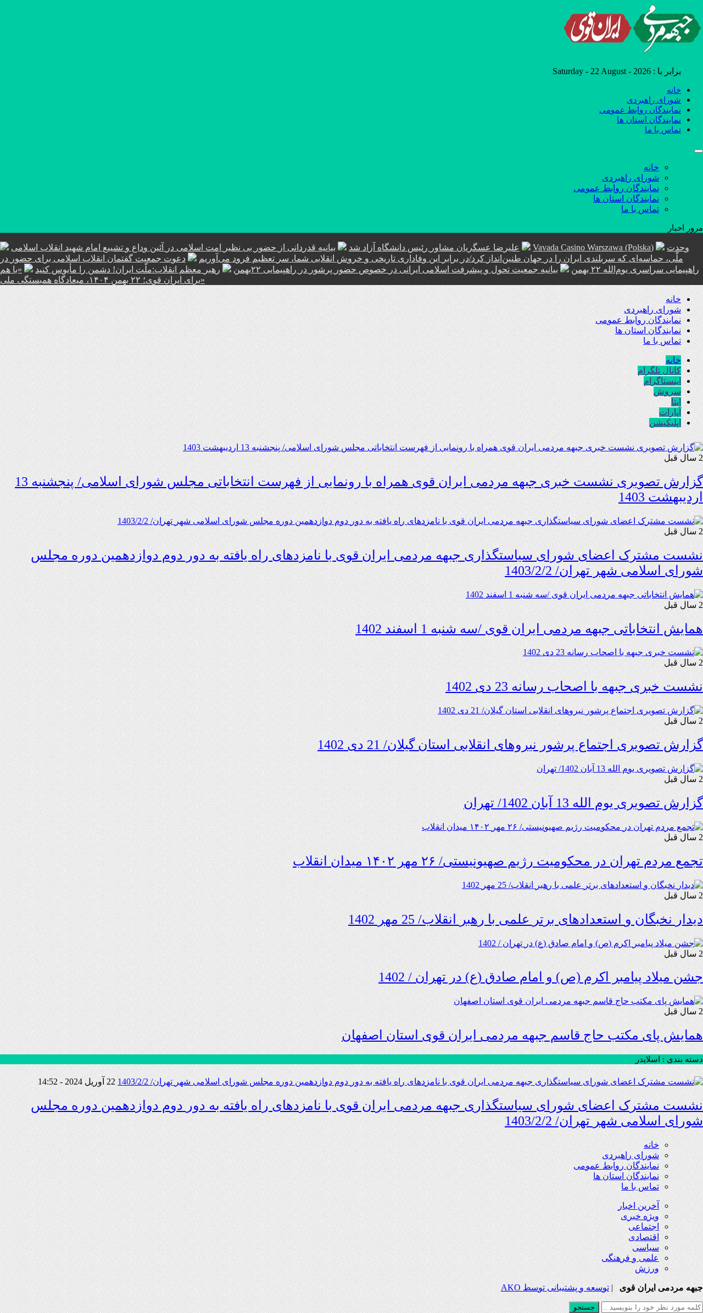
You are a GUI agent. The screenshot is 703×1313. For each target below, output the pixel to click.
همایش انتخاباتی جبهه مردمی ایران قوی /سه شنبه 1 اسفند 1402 (529, 629)
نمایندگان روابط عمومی (640, 109)
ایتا (676, 401)
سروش (667, 391)
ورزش (647, 1268)
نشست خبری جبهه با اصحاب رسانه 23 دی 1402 (574, 686)
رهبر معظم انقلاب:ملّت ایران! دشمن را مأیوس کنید (127, 269)
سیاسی (645, 1247)
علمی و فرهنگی (630, 1257)
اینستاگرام (662, 380)
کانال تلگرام (659, 370)
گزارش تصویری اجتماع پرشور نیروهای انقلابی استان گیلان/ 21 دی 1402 (510, 744)
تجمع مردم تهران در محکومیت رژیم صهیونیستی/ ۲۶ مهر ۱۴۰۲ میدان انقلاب (498, 861)
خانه (674, 90)
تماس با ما (663, 129)
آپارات (670, 412)
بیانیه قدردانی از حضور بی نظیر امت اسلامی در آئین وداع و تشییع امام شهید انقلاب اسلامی (173, 247)
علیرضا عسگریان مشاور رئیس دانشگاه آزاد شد (434, 247)
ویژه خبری (640, 1216)
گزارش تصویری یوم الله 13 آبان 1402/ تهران (583, 803)
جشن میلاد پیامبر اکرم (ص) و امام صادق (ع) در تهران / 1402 (540, 977)
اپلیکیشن (665, 422)
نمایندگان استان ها (649, 119)
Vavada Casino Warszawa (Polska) (593, 247)
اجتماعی (643, 1226)
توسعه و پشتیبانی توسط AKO (555, 1287)
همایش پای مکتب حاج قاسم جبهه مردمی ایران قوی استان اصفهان (522, 1035)
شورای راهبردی (654, 100)
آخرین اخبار (638, 1205)
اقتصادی (643, 1237)
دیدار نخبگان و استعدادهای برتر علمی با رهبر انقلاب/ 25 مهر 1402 (525, 919)
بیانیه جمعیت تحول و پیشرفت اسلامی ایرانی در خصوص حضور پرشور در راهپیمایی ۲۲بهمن (395, 269)
